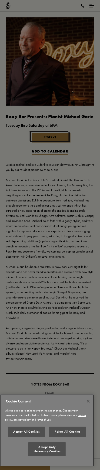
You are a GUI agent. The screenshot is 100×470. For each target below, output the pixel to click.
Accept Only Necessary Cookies (46, 449)
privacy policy (22, 419)
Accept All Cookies (26, 432)
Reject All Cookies (67, 432)
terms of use (44, 419)
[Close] (88, 401)
